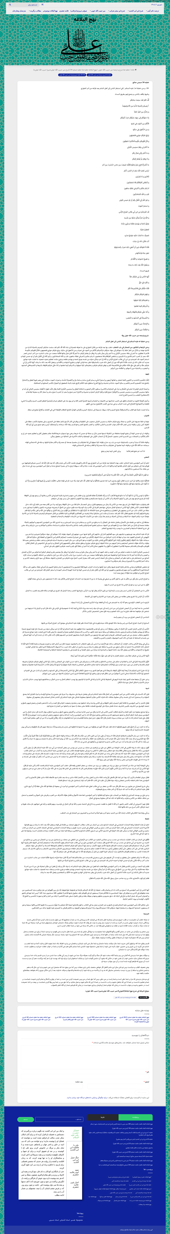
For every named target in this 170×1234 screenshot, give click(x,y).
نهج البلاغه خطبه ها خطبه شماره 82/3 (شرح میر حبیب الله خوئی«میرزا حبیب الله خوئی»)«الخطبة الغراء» (134, 1019)
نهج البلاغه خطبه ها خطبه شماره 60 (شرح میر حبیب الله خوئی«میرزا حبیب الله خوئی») (36, 1018)
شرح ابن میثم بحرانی (117, 11)
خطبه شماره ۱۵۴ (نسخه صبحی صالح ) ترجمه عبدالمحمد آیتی (135, 1156)
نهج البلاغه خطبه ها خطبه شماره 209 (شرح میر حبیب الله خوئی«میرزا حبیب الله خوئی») (101, 1018)
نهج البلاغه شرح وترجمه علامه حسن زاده (140, 1201)
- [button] (166, 617)
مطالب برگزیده (35, 11)
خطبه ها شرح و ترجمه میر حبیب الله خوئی (114, 70)
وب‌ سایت (78, 1081)
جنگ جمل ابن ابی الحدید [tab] (75, 1159)
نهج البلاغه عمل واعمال (120, 1201)
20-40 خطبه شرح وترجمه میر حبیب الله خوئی (72, 75)
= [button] (158, 617)
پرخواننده (135, 1117)
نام (147, 1072)
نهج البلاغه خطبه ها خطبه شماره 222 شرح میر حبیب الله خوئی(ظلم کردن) (69, 1018)
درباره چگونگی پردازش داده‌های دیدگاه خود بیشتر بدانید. (87, 1097)
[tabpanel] (42, 1163)
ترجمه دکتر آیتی (153, 11)
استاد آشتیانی (65, 1220)
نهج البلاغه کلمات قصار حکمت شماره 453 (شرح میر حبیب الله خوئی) (132, 1152)
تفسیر (73, 1220)
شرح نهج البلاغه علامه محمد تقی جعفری (140, 1189)
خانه (133, 70)
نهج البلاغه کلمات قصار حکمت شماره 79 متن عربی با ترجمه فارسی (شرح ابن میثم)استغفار (126, 1161)
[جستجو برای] (10, 5)
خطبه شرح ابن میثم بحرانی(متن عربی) (118, 1177)
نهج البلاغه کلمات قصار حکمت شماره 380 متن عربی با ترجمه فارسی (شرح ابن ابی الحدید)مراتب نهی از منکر (121, 1124)
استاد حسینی (54, 1220)
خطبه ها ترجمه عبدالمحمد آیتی (120, 1181)
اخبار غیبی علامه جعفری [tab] (74, 1184)
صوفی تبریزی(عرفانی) (79, 11)
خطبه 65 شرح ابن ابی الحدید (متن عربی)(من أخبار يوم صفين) (134, 1139)
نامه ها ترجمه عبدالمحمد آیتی (143, 1193)
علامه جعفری (64, 11)
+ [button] (162, 617)
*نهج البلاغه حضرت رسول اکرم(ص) (142, 1177)
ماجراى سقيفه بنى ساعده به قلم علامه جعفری (139, 1148)
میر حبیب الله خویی (98, 11)
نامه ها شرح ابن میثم (121, 1197)
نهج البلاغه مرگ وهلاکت (144, 1205)
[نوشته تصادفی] (42, 5)
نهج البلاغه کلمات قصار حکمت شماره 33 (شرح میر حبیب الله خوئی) (133, 1143)
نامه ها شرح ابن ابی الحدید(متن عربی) (140, 1197)
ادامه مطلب (59, 1195)
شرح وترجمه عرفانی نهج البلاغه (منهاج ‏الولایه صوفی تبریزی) (110, 1189)
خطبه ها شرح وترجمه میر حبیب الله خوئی (125, 997)
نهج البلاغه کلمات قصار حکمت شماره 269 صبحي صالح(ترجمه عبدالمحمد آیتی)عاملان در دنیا (126, 1165)
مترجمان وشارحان (19, 11)
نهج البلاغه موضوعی (50, 11)
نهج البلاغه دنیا (92, 1197)
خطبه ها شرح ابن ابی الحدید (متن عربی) (140, 1185)
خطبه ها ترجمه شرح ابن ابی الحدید (141, 1181)
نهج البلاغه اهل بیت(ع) (106, 1197)
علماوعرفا (79, 1220)
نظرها (103, 1117)
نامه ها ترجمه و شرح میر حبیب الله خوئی (121, 1193)
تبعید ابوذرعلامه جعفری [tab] (74, 1172)
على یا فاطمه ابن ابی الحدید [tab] (74, 1147)
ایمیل (146, 1081)
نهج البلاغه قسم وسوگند (103, 1201)
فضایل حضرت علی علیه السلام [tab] (75, 1133)
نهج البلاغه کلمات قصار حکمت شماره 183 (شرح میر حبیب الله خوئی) (132, 1128)
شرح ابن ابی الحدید (136, 11)
